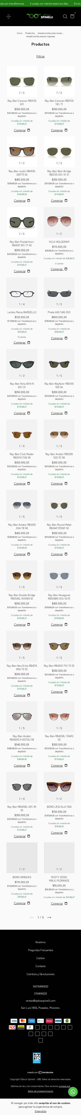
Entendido (40, 1111)
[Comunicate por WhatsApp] (73, 1092)
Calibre (41, 958)
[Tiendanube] (40, 1073)
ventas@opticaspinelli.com (41, 1000)
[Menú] (9, 17)
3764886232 (40, 993)
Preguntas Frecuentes (40, 950)
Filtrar (41, 56)
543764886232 (40, 986)
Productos (30, 33)
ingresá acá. (64, 1086)
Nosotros (40, 942)
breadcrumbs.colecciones (50, 33)
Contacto (41, 966)
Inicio (19, 33)
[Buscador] (65, 17)
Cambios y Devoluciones (40, 974)
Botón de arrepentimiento (40, 1091)
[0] (72, 17)
